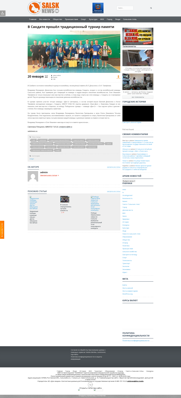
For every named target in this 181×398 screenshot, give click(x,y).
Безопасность (127, 198)
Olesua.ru (125, 149)
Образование (127, 237)
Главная (32, 19)
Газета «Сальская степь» (135, 371)
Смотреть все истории (131, 122)
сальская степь (64, 147)
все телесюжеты (138, 97)
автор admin (57, 75)
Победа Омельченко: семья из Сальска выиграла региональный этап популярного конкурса (96, 220)
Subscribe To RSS (2, 229)
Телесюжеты (127, 260)
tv (123, 192)
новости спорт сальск (63, 144)
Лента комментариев (130, 291)
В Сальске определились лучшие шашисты (65, 207)
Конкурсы (125, 225)
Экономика (126, 269)
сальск (109, 144)
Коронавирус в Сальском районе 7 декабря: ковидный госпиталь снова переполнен (136, 156)
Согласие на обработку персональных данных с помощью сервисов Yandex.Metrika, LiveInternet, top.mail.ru (88, 352)
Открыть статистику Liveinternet (92, 395)
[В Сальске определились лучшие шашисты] (64, 196)
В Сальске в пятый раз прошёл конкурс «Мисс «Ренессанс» (137, 150)
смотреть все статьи (113, 167)
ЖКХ (102, 19)
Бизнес (124, 201)
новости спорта (80, 144)
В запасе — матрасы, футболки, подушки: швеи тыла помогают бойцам (138, 93)
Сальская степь (130, 19)
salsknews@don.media (135, 381)
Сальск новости (37, 147)
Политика (125, 246)
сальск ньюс (51, 147)
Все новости (44, 19)
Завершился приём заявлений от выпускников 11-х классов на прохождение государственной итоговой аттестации (137, 143)
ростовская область (96, 144)
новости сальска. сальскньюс (42, 144)
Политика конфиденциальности (135, 340)
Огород (125, 243)
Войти (124, 285)
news (124, 189)
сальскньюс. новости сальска (42, 150)
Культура (93, 19)
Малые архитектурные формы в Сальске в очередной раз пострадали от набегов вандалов (136, 167)
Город (109, 19)
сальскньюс (92, 147)
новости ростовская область (60, 140)
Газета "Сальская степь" (131, 204)
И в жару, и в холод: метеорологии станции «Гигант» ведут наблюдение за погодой (138, 69)
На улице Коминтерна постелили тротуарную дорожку (135, 162)
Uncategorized (127, 195)
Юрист (124, 272)
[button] (2, 13)
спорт (58, 150)
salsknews (42, 140)
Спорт (83, 19)
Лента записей (127, 288)
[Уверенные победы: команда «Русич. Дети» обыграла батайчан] (34, 196)
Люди (117, 19)
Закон (124, 216)
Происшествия (71, 19)
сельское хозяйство (129, 252)
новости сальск (79, 140)
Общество (57, 19)
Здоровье (125, 219)
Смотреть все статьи (48, 175)
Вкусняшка (126, 154)
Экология (125, 266)
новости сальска (93, 140)
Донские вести (127, 210)
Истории (125, 222)
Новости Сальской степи (131, 234)
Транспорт (126, 263)
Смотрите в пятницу (129, 255)
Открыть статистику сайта (90, 388)
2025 (33, 140)
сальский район (78, 147)
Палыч (124, 161)
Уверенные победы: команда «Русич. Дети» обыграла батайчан (34, 217)
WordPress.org (127, 294)
